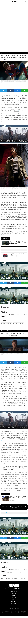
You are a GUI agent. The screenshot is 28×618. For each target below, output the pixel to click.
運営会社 (15, 612)
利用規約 (2, 612)
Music (14, 593)
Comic (14, 597)
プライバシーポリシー (6, 612)
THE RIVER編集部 (13, 314)
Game (14, 595)
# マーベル (3, 325)
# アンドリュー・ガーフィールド (18, 323)
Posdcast (16, 110)
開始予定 (5, 447)
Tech (14, 599)
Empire (6, 386)
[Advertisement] (14, 34)
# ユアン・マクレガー (22, 578)
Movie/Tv (14, 591)
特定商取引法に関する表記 (23, 612)
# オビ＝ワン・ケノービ (5, 578)
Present (14, 601)
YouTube (14, 603)
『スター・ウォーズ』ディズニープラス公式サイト (14, 507)
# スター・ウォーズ (14, 578)
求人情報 (18, 612)
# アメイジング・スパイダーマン (6, 323)
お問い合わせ (12, 612)
